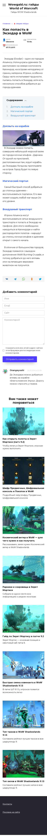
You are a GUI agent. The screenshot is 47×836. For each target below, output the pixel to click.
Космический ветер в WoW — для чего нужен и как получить (23, 539)
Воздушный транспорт (23, 115)
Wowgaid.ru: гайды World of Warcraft (23, 6)
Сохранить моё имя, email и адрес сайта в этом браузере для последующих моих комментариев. (24, 350)
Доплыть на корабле (22, 107)
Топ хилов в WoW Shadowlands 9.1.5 (23, 781)
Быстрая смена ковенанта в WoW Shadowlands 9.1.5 (22, 684)
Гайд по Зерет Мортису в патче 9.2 (23, 636)
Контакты (7, 804)
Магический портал (22, 111)
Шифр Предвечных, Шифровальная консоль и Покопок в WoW (23, 490)
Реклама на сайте (11, 812)
